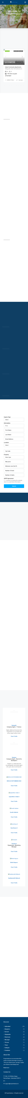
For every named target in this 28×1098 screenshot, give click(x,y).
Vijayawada (7, 1034)
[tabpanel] (14, 65)
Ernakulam (7, 1050)
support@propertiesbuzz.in (12, 1083)
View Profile (14, 736)
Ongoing (16, 51)
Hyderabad (7, 1026)
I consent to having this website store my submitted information (13, 481)
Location (6, 442)
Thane (6, 1045)
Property (6, 454)
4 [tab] (11, 85)
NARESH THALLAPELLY (12, 80)
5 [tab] (14, 85)
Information (7, 423)
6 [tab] (16, 85)
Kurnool (7, 1031)
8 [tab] (21, 85)
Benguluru (7, 1029)
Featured (21, 51)
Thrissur (7, 1042)
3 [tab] (9, 85)
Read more (6, 1067)
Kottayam (7, 1047)
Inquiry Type (7, 417)
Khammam (7, 1037)
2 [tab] (7, 85)
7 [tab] (18, 85)
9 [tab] (23, 85)
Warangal (7, 1039)
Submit (14, 486)
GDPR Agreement (9, 478)
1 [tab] (4, 85)
